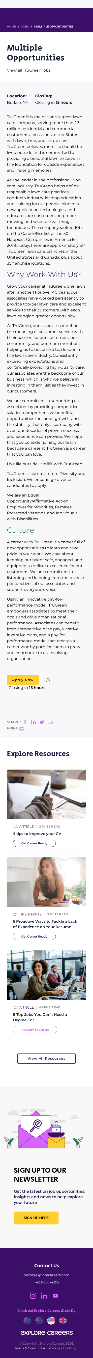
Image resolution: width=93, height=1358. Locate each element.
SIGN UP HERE (36, 1218)
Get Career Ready (34, 843)
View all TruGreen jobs (29, 70)
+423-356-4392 (46, 1282)
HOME (11, 26)
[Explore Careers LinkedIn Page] (46, 1297)
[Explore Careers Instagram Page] (35, 1297)
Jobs (25, 26)
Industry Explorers (35, 1029)
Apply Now (23, 680)
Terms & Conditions (29, 1348)
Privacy (54, 1348)
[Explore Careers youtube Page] (57, 1297)
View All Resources (46, 1058)
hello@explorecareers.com (46, 1275)
